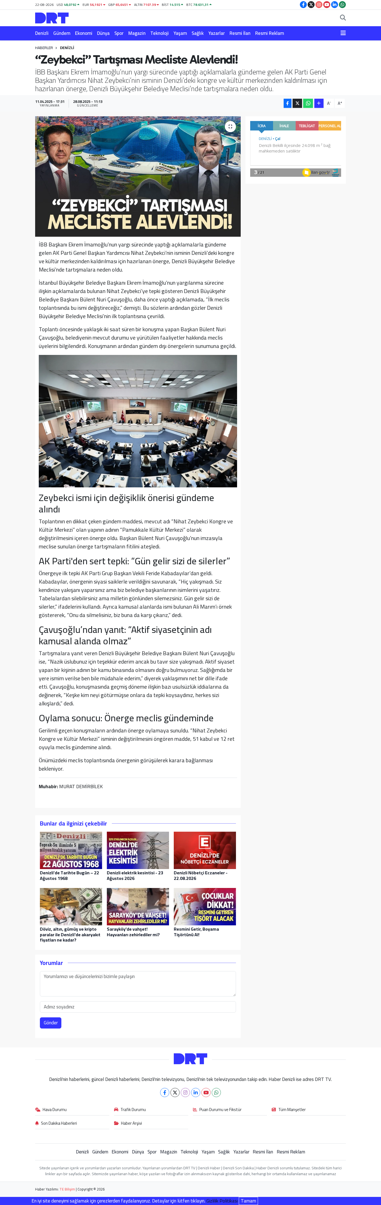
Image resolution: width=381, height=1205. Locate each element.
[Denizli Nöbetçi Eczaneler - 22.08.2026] (205, 850)
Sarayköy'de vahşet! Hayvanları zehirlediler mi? (133, 931)
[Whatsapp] (216, 1092)
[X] (175, 1092)
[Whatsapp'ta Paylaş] (308, 103)
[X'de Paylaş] (297, 103)
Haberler (44, 47)
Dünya (103, 33)
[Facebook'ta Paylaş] (287, 103)
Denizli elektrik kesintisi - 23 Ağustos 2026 (135, 875)
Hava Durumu (55, 1110)
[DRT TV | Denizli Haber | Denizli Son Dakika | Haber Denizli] (52, 17)
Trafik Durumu (133, 1110)
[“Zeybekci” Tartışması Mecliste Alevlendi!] (138, 176)
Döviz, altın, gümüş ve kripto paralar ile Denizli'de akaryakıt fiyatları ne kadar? (70, 934)
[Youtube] (206, 1092)
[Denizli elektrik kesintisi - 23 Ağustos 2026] (138, 850)
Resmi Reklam (269, 33)
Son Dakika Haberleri (59, 1123)
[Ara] (343, 18)
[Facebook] (164, 1092)
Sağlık (198, 33)
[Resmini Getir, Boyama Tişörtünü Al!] (205, 906)
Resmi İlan (240, 33)
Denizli (42, 33)
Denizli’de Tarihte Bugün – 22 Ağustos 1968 (69, 875)
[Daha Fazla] (319, 103)
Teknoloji (159, 33)
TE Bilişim (67, 1189)
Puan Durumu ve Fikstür (220, 1110)
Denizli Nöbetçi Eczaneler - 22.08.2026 (201, 875)
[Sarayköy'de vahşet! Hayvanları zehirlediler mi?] (138, 906)
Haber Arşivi (131, 1123)
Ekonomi (83, 33)
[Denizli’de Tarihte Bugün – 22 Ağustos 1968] (71, 850)
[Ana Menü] (343, 33)
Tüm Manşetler (292, 1110)
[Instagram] (185, 1092)
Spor (119, 33)
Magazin (137, 33)
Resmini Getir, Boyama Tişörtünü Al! (196, 931)
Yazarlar (216, 33)
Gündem (61, 33)
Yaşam (180, 33)
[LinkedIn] (195, 1092)
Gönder (51, 1022)
